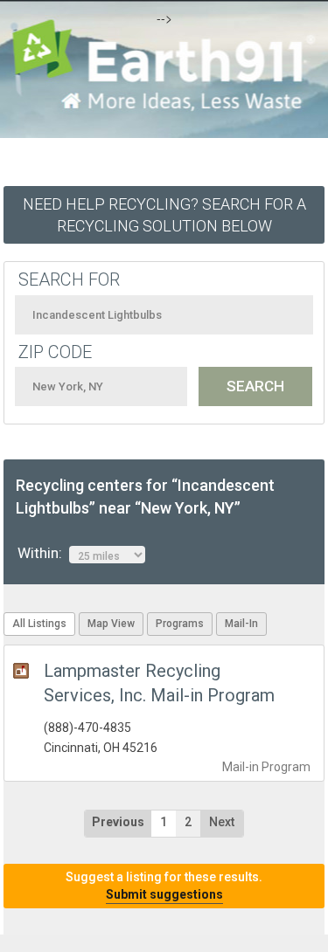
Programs (180, 623)
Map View (111, 623)
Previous (118, 822)
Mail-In (241, 623)
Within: (43, 553)
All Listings (39, 623)
